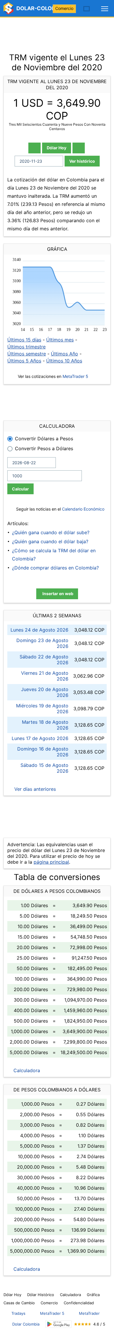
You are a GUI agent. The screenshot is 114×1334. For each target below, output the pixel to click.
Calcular (20, 488)
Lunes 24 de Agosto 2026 (39, 630)
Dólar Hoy (56, 147)
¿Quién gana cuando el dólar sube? (50, 532)
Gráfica (93, 1294)
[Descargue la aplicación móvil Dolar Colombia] (58, 1324)
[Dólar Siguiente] (78, 148)
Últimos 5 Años (24, 361)
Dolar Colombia (25, 1324)
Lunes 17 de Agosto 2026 (40, 738)
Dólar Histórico (40, 1294)
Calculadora (26, 1070)
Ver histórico (82, 161)
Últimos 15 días (24, 340)
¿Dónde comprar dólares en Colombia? (55, 568)
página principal (51, 862)
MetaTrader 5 (75, 376)
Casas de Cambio (19, 1302)
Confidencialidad (79, 1302)
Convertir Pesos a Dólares (44, 448)
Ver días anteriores (34, 789)
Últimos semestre (26, 354)
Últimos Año (64, 354)
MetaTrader (89, 1313)
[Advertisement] (57, 32)
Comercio (64, 8)
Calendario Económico (82, 508)
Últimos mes (60, 340)
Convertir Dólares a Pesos (44, 438)
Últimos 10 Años (64, 361)
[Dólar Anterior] (34, 148)
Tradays (18, 1313)
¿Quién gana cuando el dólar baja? (50, 541)
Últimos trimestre (26, 347)
